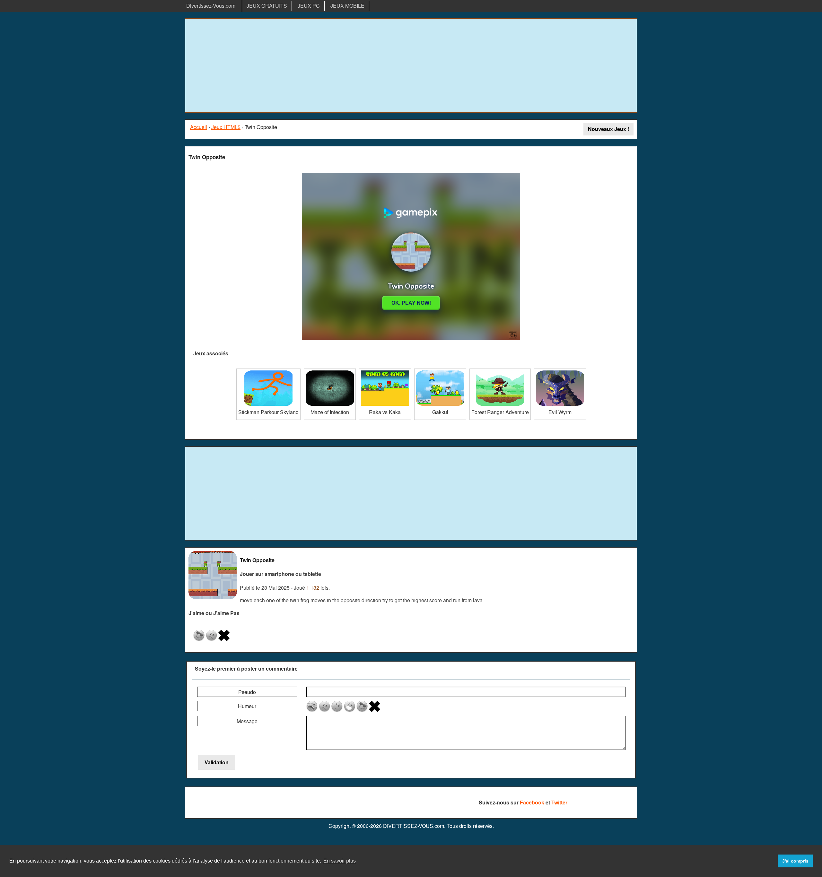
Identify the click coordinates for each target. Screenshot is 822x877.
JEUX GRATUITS (267, 5)
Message (247, 721)
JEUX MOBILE (347, 5)
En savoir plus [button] (339, 861)
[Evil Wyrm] (560, 371)
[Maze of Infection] (329, 371)
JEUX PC (309, 5)
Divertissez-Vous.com (210, 5)
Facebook (532, 802)
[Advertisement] (411, 65)
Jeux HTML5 (225, 127)
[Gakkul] (440, 371)
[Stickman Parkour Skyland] (268, 371)
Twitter (559, 802)
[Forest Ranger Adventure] (500, 371)
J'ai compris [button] (795, 861)
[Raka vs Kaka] (385, 371)
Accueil (198, 127)
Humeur (247, 706)
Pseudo (247, 692)
